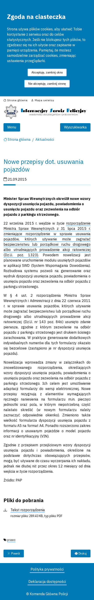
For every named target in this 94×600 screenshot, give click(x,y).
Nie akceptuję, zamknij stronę (47, 83)
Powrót (15, 553)
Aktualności (44, 139)
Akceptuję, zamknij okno (47, 72)
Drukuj (82, 553)
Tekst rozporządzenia (27, 510)
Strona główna (19, 139)
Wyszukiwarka (75, 127)
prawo (11, 540)
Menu (11, 127)
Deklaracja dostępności (47, 581)
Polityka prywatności (47, 569)
